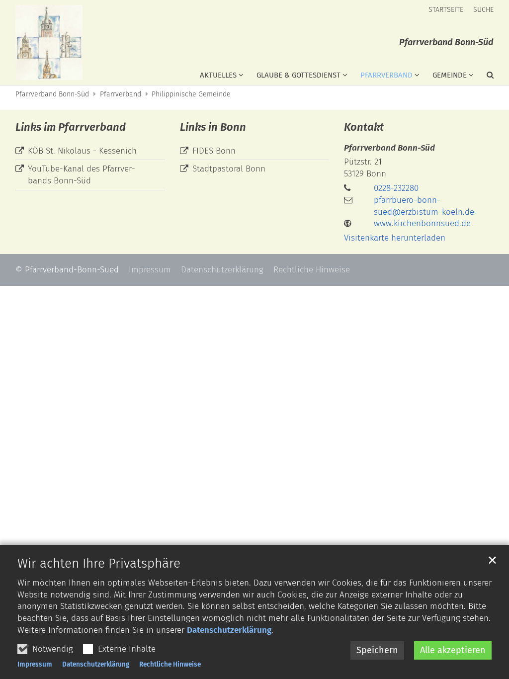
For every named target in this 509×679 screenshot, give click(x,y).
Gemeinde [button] (449, 75)
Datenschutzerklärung (229, 630)
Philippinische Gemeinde (191, 94)
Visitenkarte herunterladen (394, 238)
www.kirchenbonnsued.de (422, 223)
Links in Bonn (213, 127)
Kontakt (364, 127)
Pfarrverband (120, 94)
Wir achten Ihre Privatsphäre (98, 563)
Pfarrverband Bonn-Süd (52, 94)
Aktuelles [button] (218, 75)
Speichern (377, 650)
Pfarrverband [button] (386, 75)
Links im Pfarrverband (70, 127)
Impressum (34, 664)
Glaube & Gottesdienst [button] (298, 75)
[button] (484, 77)
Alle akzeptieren (453, 650)
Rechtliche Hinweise (170, 664)
